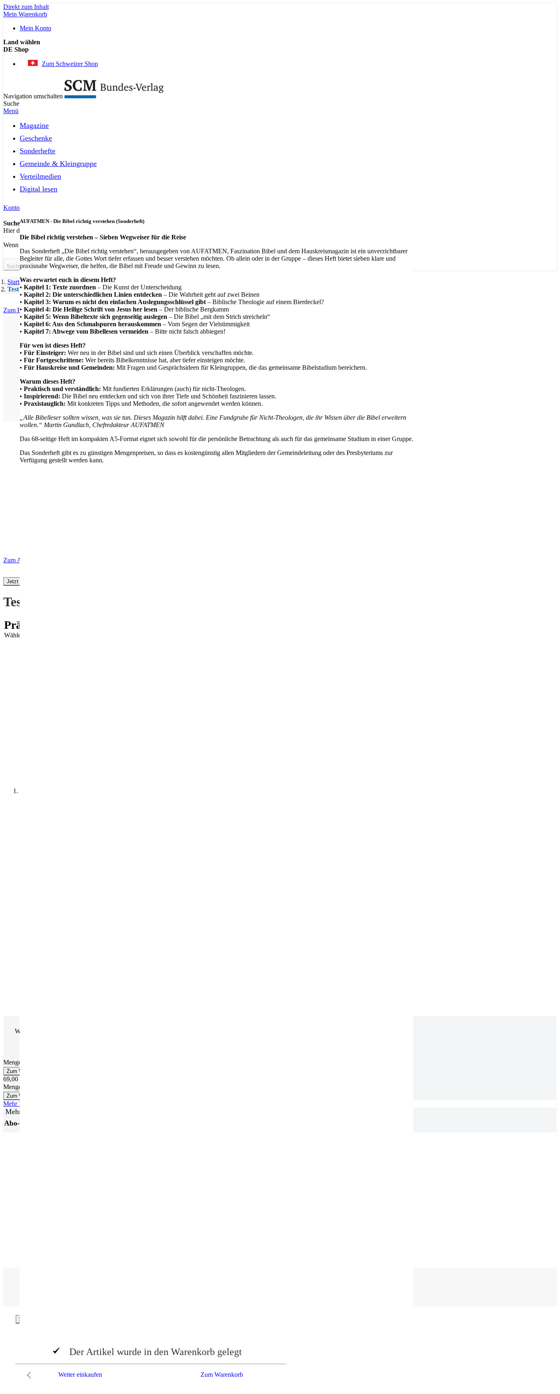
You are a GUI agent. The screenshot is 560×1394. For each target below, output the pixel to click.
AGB (448, 1205)
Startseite (19, 281)
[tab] (487, 1162)
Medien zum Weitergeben (474, 1198)
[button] (280, 49)
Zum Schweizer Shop (70, 63)
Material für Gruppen (468, 1190)
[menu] (280, 159)
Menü (10, 110)
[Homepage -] (114, 96)
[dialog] (280, 1349)
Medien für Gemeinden (471, 1183)
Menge (12, 1062)
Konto (11, 207)
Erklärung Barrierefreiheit (474, 1213)
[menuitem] (34, 124)
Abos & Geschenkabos (471, 1176)
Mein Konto (35, 28)
